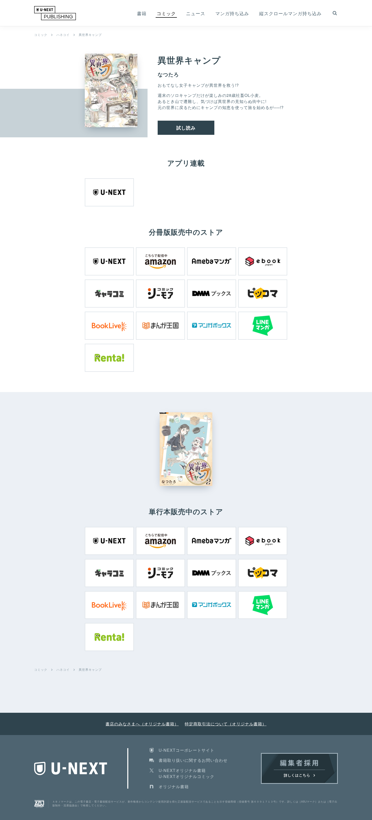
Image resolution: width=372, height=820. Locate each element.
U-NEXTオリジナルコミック (186, 776)
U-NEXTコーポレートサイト (186, 750)
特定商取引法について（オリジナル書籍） (225, 724)
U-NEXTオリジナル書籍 (182, 770)
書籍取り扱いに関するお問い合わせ (193, 760)
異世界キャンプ (90, 34)
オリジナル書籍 (174, 786)
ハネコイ (63, 34)
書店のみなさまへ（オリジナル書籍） (142, 724)
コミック (40, 34)
